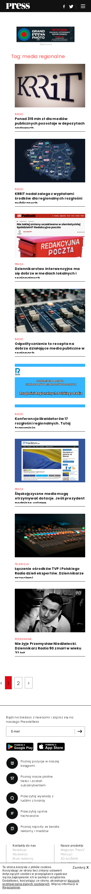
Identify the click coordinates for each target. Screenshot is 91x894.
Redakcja (20, 850)
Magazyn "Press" (73, 850)
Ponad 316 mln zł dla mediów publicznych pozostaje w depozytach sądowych (50, 123)
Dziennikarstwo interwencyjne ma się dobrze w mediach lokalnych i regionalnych (47, 273)
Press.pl (67, 854)
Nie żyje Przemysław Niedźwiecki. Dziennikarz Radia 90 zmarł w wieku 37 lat (48, 648)
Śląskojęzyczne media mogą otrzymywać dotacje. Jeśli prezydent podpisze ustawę (50, 498)
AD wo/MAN (69, 859)
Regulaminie (11, 887)
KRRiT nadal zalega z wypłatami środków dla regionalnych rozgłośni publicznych (49, 198)
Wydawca (20, 854)
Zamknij (81, 867)
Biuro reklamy (23, 859)
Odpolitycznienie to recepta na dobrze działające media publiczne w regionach (50, 348)
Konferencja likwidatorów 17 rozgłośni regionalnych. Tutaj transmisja (43, 423)
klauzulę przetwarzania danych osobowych (40, 882)
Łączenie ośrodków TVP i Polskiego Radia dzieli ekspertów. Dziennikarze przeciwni (49, 573)
